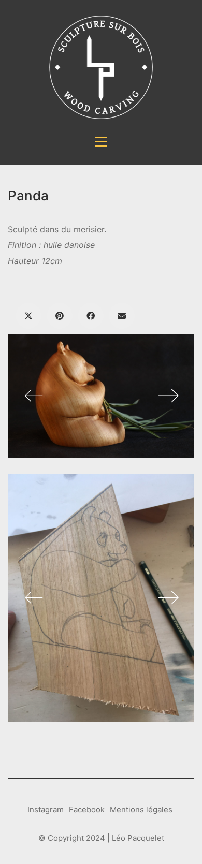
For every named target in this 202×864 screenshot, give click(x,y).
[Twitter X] (28, 316)
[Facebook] (91, 316)
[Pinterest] (60, 316)
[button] (101, 142)
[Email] (122, 316)
